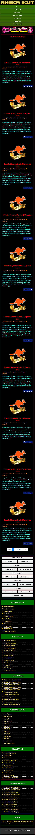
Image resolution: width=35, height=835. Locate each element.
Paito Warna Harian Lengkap (11, 812)
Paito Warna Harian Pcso (10, 799)
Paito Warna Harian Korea (11, 802)
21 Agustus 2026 (8, 270)
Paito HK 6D (17, 21)
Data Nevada (7, 736)
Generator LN (10, 561)
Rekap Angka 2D (18, 573)
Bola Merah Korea (8, 768)
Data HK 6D (7, 738)
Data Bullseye (7, 724)
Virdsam (4, 821)
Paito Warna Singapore (10, 640)
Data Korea (7, 728)
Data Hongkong (8, 716)
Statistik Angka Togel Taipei (11, 699)
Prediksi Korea (7, 621)
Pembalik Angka (10, 584)
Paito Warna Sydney (9, 645)
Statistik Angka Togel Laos (11, 697)
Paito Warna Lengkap (9, 670)
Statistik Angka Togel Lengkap (12, 704)
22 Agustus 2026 (8, 219)
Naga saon (17, 821)
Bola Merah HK (8, 755)
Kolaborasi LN (26, 592)
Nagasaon (10, 821)
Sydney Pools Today (11, 823)
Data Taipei (7, 733)
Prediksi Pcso (7, 619)
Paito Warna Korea (9, 655)
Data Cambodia (8, 721)
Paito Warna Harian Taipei (11, 807)
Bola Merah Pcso (8, 765)
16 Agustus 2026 (8, 524)
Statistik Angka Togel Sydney (11, 684)
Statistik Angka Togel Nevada (12, 702)
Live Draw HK (17, 10)
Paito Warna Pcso (8, 653)
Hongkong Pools (22, 823)
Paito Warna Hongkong (10, 643)
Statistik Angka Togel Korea (11, 694)
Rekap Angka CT (10, 569)
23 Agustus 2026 (8, 168)
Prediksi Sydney (8, 611)
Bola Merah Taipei (8, 772)
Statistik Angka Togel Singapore (12, 679)
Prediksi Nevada (8, 628)
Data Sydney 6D (8, 741)
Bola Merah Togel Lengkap (11, 777)
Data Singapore (8, 714)
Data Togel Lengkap (9, 743)
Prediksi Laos (7, 623)
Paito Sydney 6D (17, 24)
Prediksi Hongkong (9, 609)
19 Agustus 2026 (8, 372)
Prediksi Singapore (9, 606)
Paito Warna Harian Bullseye (11, 797)
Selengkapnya (28, 86)
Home (17, 7)
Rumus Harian (26, 561)
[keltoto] (17, 30)
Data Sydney (7, 719)
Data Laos (6, 731)
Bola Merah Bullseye (9, 763)
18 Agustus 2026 (8, 423)
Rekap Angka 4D (10, 576)
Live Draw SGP (18, 12)
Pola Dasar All (26, 576)
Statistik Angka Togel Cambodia (12, 687)
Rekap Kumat (18, 565)
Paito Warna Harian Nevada (11, 809)
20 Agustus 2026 (8, 321)
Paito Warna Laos (8, 658)
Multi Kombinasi (26, 584)
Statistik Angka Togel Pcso (11, 692)
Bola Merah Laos (8, 770)
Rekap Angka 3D (26, 569)
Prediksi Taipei (8, 626)
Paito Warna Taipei (9, 660)
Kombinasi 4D (10, 592)
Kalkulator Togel (18, 595)
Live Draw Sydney (17, 15)
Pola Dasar (18, 580)
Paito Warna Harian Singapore (12, 787)
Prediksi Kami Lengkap (10, 631)
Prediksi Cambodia (9, 614)
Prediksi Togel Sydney (17, 36)
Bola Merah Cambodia (10, 760)
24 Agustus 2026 (8, 118)
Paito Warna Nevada (9, 663)
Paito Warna (17, 18)
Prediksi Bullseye (8, 616)
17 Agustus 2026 (8, 473)
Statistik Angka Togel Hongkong (12, 682)
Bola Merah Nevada (9, 775)
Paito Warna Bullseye (9, 650)
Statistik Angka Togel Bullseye (12, 689)
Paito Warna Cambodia (10, 648)
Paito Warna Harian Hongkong (12, 789)
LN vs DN (18, 588)
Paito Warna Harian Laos (10, 804)
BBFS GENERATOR (18, 558)
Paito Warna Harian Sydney (11, 792)
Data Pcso (6, 726)
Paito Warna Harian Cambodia (12, 794)
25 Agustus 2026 (8, 67)
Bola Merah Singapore (10, 753)
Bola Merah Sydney (9, 758)
